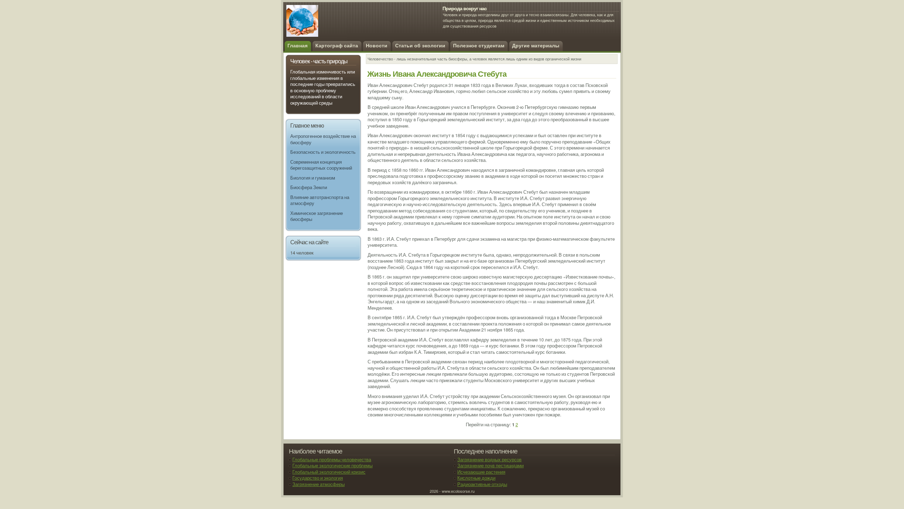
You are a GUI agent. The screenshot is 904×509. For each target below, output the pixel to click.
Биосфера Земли (308, 187)
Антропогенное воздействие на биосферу (323, 139)
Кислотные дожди (476, 478)
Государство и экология (317, 478)
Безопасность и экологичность (323, 152)
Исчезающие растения (481, 472)
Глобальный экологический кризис (328, 472)
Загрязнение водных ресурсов (489, 459)
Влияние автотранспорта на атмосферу (319, 200)
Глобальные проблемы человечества (331, 459)
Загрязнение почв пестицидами (490, 465)
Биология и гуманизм (312, 178)
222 (338, 25)
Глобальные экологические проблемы (332, 465)
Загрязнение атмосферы (318, 484)
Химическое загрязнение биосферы (316, 216)
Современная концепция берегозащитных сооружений (321, 165)
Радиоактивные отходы (482, 484)
